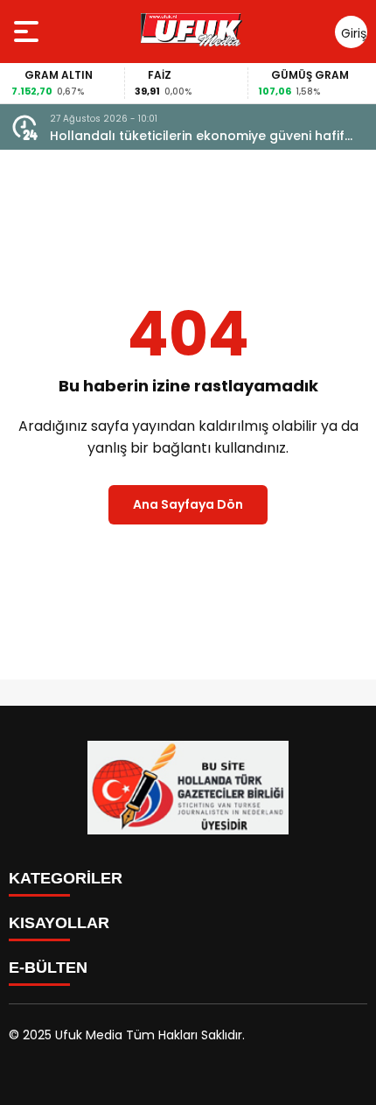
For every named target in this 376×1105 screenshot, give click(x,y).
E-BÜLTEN (48, 967)
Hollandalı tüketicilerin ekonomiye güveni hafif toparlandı (197, 136)
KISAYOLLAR (59, 923)
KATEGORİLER (65, 878)
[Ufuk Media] (191, 31)
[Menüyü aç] (28, 31)
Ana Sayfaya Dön (188, 504)
